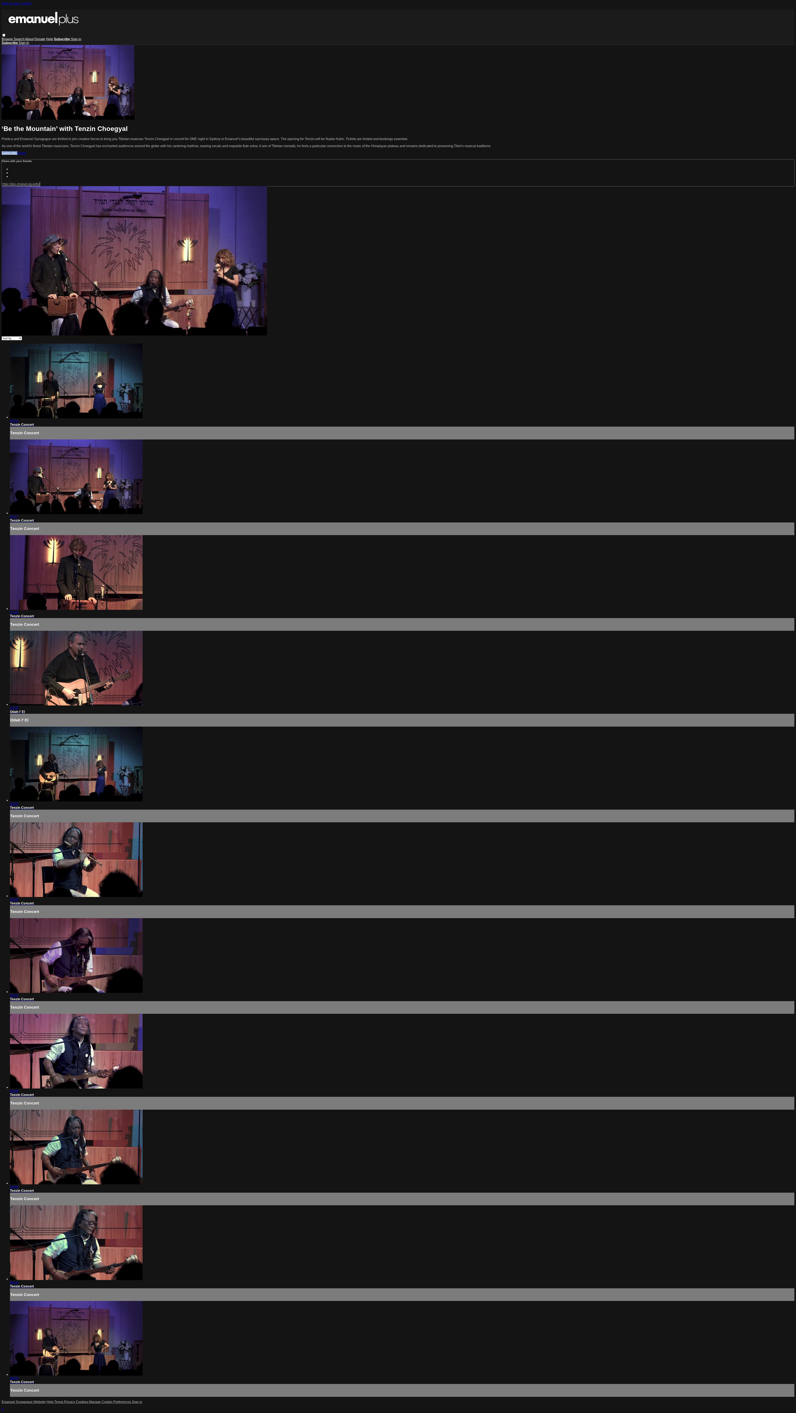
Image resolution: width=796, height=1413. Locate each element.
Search (19, 39)
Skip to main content (17, 3)
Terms (59, 1402)
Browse (8, 39)
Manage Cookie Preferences (110, 1402)
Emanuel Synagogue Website (24, 1402)
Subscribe (9, 153)
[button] (3, 35)
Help (49, 39)
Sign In (24, 43)
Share (21, 153)
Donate (39, 39)
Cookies (82, 1402)
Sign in (76, 39)
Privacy (70, 1402)
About (29, 39)
